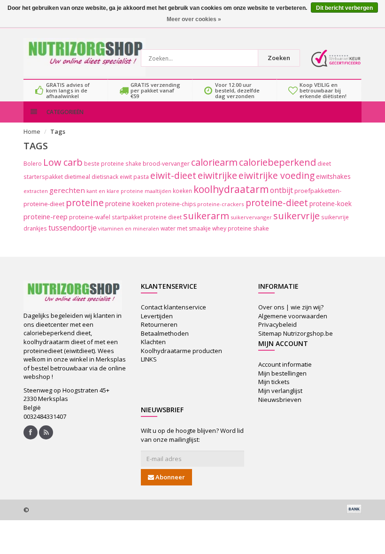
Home (31, 131)
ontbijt (281, 190)
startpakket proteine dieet (147, 217)
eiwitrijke (217, 175)
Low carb (63, 162)
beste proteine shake (112, 163)
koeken (182, 190)
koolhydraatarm (231, 189)
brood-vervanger (166, 164)
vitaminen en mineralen (128, 228)
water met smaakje (186, 228)
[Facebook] (30, 432)
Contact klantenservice (173, 307)
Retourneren (159, 324)
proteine (85, 202)
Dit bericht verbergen (344, 8)
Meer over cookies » (194, 19)
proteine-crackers (220, 204)
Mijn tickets (274, 381)
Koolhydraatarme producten (181, 350)
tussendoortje (72, 228)
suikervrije (296, 215)
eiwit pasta (134, 176)
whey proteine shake (240, 228)
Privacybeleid (277, 324)
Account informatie (285, 364)
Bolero (32, 164)
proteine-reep (45, 216)
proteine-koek (330, 203)
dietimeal (77, 177)
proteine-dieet (277, 202)
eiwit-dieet (173, 175)
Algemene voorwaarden (292, 316)
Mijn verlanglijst (280, 390)
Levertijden (157, 316)
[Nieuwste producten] (46, 432)
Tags (57, 131)
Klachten (153, 342)
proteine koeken (129, 203)
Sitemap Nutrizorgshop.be (295, 333)
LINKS (149, 359)
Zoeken (279, 58)
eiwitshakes (333, 176)
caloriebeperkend (277, 162)
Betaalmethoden (165, 333)
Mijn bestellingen (282, 373)
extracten (35, 190)
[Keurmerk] (336, 58)
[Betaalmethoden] (354, 509)
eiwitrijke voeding (277, 175)
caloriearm (214, 162)
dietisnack (105, 177)
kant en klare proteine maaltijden (128, 190)
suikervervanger (251, 217)
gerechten (67, 190)
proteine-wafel (89, 217)
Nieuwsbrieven (279, 399)
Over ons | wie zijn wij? (290, 307)
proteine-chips (176, 204)
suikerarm (206, 215)
